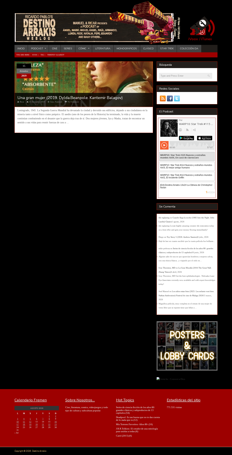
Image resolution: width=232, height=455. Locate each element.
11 (24, 422)
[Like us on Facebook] (170, 99)
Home (34, 55)
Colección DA (189, 48)
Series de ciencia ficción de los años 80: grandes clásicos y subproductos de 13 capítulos (135, 410)
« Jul (16, 433)
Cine (54, 48)
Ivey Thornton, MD (167, 268)
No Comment (73, 102)
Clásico (148, 48)
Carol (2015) (122, 435)
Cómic (80, 48)
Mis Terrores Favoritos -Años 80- (132, 424)
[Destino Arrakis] (99, 41)
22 (49, 424)
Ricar (22, 102)
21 (43, 424)
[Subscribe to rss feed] (163, 99)
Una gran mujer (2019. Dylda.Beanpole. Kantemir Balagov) (70, 98)
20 (37, 424)
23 (56, 424)
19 (30, 424)
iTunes (206, 39)
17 (17, 424)
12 (30, 422)
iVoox (193, 39)
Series (68, 48)
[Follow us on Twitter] (177, 99)
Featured (58, 102)
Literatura (102, 48)
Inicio (21, 48)
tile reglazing (164, 218)
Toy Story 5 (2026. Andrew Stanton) (182, 237)
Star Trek (167, 48)
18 (24, 424)
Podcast (35, 48)
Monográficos (127, 48)
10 (17, 422)
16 (56, 422)
